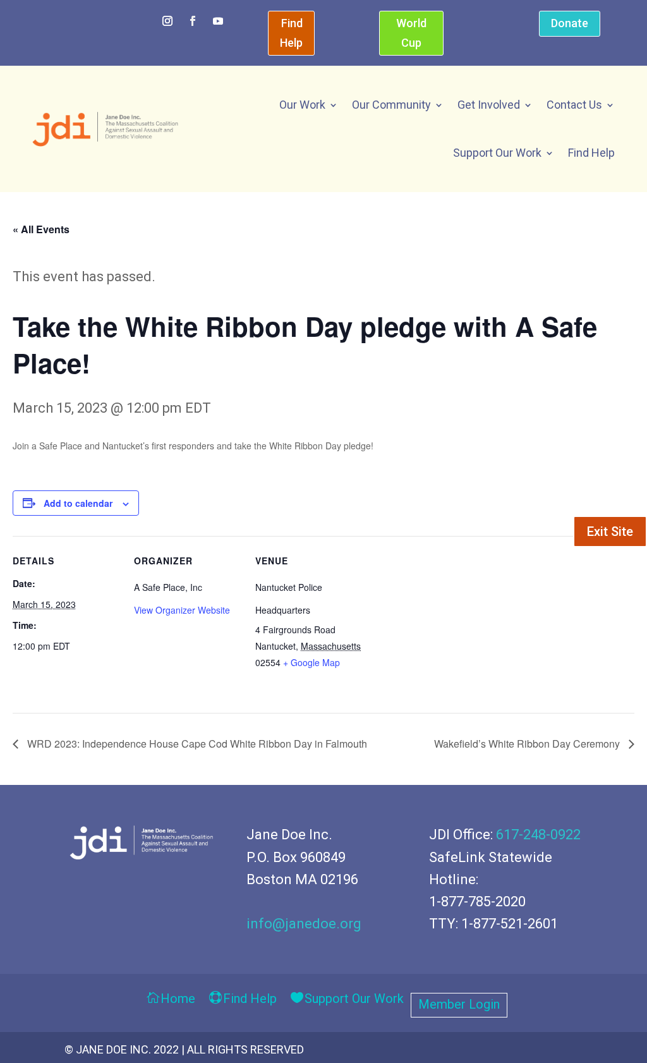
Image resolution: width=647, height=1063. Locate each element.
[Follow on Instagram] (167, 21)
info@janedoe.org (303, 924)
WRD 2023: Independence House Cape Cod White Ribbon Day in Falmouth (196, 743)
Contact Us (574, 104)
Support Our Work (497, 152)
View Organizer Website (182, 610)
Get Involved (488, 104)
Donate (569, 23)
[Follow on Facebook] (193, 21)
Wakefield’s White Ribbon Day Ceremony (528, 743)
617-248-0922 (538, 834)
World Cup (411, 32)
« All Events (41, 229)
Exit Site (610, 531)
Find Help (291, 32)
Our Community (391, 104)
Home (177, 999)
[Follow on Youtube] (218, 21)
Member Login (459, 1006)
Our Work (302, 104)
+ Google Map (311, 662)
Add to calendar (78, 503)
